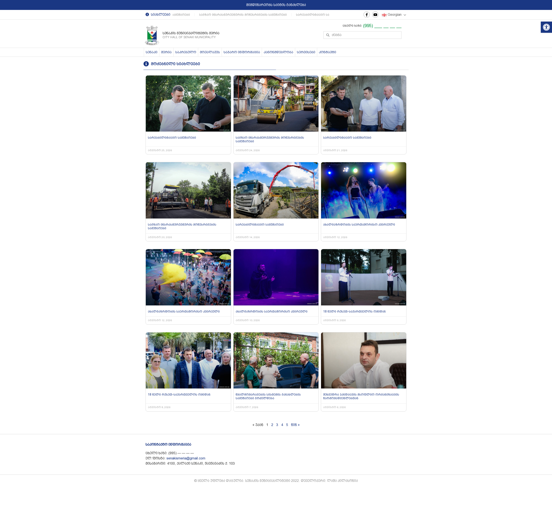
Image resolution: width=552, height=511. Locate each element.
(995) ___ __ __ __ (382, 25)
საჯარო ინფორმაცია (242, 52)
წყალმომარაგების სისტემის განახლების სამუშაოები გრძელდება (268, 396)
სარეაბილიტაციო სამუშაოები (312, 14)
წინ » (295, 425)
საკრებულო (185, 52)
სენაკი (151, 52)
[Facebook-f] (367, 14)
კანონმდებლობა (278, 52)
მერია (166, 52)
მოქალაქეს (210, 52)
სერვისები (306, 52)
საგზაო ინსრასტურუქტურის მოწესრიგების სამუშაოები (235, 14)
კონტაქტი (327, 52)
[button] (546, 27)
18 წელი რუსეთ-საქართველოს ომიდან (354, 311)
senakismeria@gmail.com (185, 458)
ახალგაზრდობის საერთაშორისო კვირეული (359, 224)
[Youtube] (375, 14)
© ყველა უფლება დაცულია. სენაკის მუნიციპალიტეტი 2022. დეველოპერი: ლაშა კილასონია (276, 481)
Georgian (394, 15)
